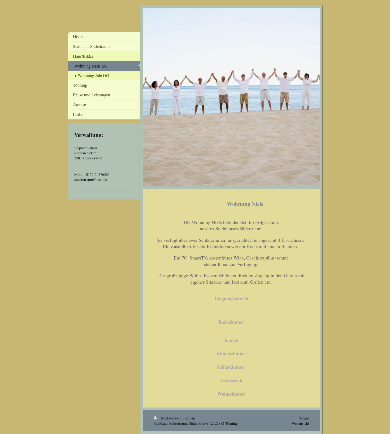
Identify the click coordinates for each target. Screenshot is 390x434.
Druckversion (169, 417)
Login (304, 417)
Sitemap (189, 417)
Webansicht (300, 423)
